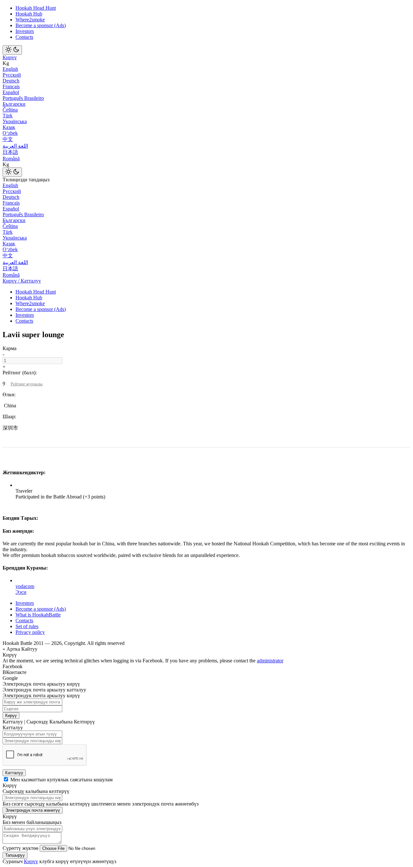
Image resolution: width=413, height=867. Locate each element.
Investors (24, 31)
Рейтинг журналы (27, 383)
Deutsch (11, 80)
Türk (8, 115)
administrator (270, 660)
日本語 (10, 152)
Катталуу (14, 772)
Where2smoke (30, 19)
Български (14, 104)
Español (11, 92)
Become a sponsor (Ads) (40, 25)
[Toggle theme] (12, 50)
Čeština (10, 109)
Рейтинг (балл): (20, 372)
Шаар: (9, 416)
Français (11, 86)
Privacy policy (30, 632)
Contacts (24, 37)
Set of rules (26, 626)
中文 (8, 139)
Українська (15, 121)
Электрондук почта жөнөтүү (32, 810)
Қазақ (9, 127)
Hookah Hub (28, 13)
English (10, 69)
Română (11, 158)
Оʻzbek (10, 133)
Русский (12, 75)
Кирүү (10, 57)
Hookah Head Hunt (35, 8)
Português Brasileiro (23, 98)
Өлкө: (9, 394)
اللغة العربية (15, 146)
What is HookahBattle (38, 614)
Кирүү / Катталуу (22, 281)
